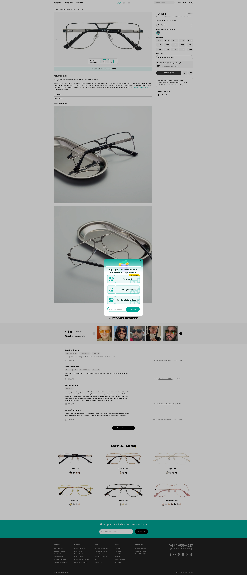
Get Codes (133, 309)
